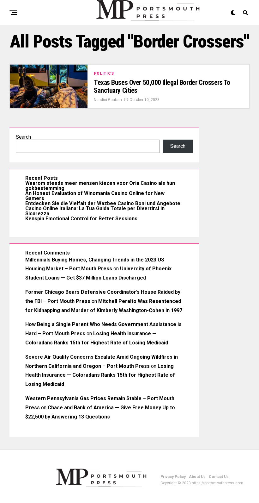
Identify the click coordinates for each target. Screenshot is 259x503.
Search (23, 137)
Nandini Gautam (108, 99)
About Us (197, 477)
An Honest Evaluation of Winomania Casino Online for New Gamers (95, 195)
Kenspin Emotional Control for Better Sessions (81, 219)
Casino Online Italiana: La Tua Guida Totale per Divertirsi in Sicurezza (95, 211)
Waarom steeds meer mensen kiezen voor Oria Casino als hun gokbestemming (100, 185)
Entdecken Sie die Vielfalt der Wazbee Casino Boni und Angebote (102, 203)
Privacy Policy (173, 477)
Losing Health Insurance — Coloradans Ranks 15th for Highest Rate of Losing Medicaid (100, 375)
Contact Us (219, 477)
